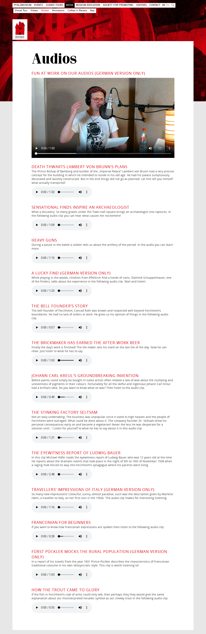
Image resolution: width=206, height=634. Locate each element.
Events (38, 5)
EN (167, 5)
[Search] (172, 5)
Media (69, 5)
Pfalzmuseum (22, 5)
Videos (34, 10)
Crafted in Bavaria (77, 10)
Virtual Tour (21, 10)
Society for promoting (118, 5)
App (92, 10)
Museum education (88, 5)
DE (163, 5)
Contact (154, 5)
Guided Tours (54, 5)
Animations (58, 10)
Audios (45, 10)
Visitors (141, 5)
